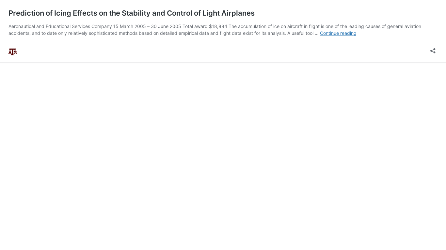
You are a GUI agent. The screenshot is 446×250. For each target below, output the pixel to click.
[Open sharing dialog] (433, 49)
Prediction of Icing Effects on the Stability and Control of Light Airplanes (131, 13)
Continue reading (338, 33)
